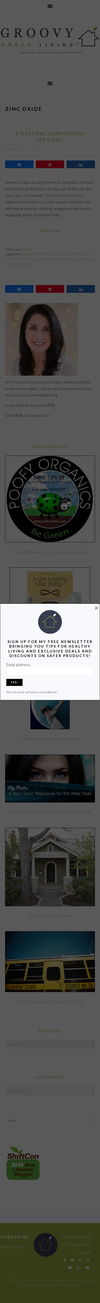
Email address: (18, 664)
